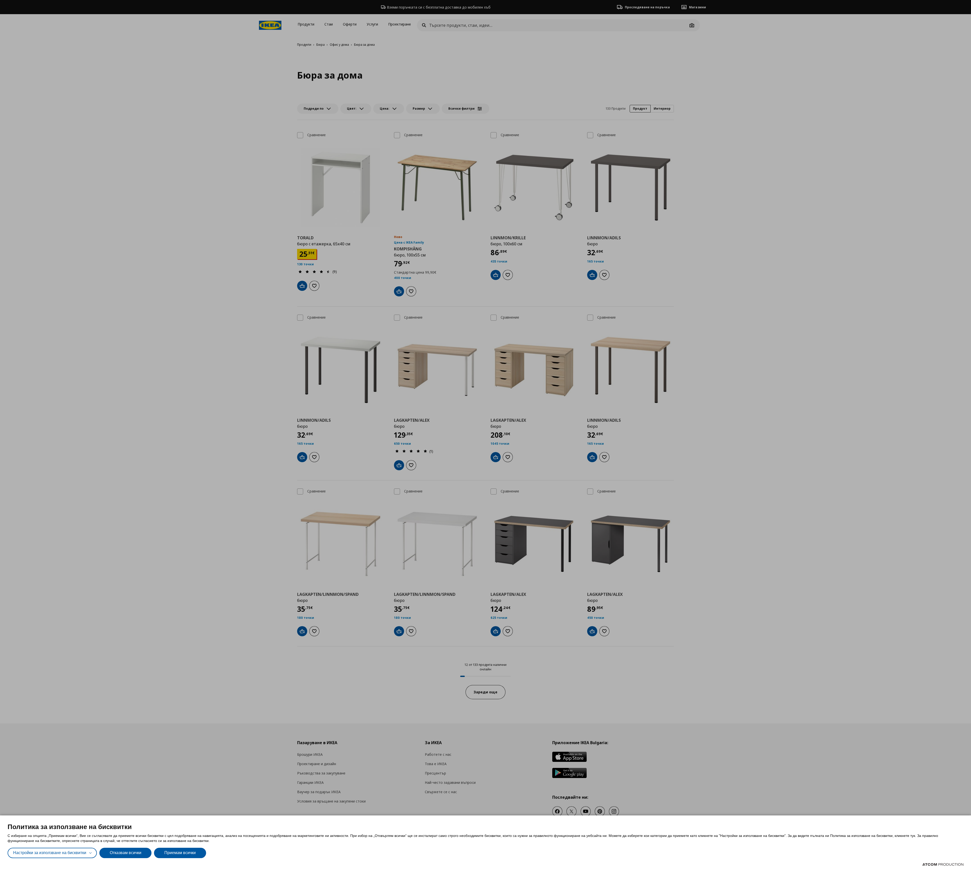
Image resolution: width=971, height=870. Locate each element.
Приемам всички (180, 853)
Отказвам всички (125, 853)
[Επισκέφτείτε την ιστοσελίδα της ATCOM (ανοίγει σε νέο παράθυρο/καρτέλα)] (942, 864)
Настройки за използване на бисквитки (49, 853)
